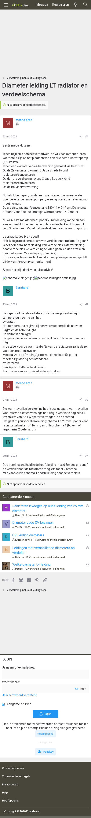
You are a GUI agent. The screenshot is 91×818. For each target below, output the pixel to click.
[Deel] (81, 136)
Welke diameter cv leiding (31, 564)
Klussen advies (23, 539)
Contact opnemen (13, 768)
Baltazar (19, 557)
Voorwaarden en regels (16, 776)
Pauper (19, 568)
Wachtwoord (10, 682)
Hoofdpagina (10, 800)
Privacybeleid (10, 784)
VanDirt (19, 527)
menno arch (23, 120)
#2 (86, 304)
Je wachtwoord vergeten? (19, 695)
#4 (86, 455)
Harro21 (19, 515)
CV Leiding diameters (28, 535)
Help (5, 792)
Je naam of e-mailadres (18, 667)
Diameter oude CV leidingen (33, 523)
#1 (86, 136)
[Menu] (5, 4)
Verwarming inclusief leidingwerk (47, 515)
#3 (86, 399)
